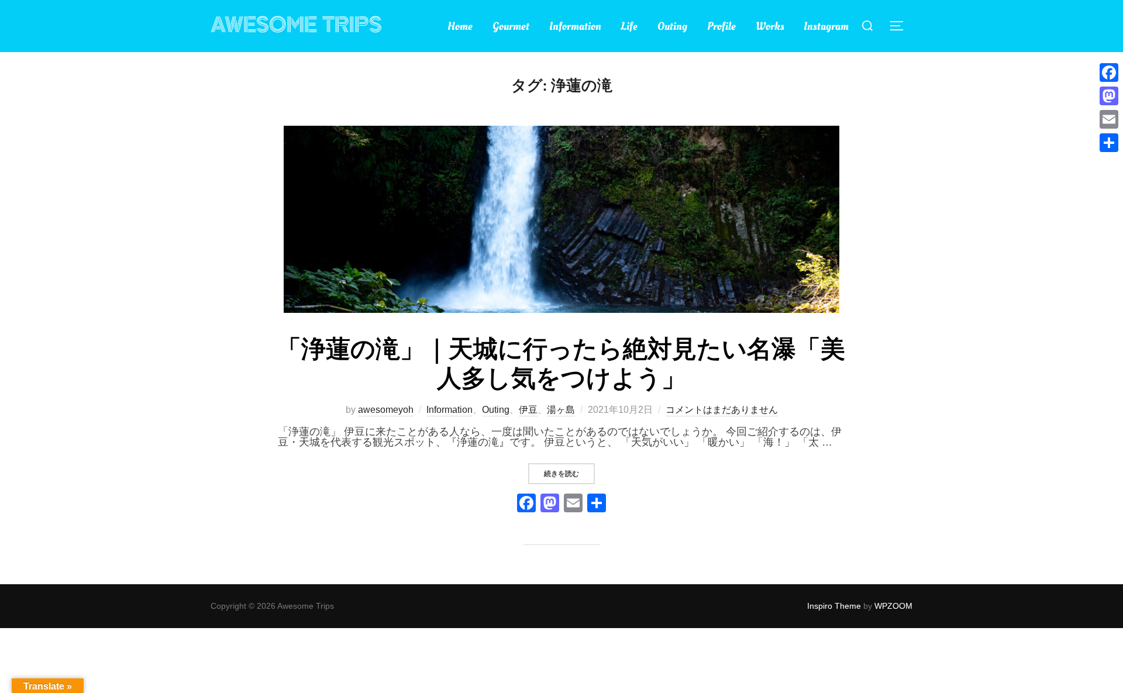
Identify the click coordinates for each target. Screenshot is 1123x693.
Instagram (826, 26)
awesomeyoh (386, 410)
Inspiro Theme (834, 606)
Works (770, 26)
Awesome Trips (296, 25)
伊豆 (528, 410)
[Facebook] (526, 504)
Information (575, 26)
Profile (721, 26)
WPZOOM (893, 606)
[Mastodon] (1109, 96)
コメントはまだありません (722, 410)
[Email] (1109, 119)
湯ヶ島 (561, 410)
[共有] (1109, 142)
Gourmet (510, 26)
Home (460, 26)
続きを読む (569, 473)
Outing (672, 26)
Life (629, 26)
